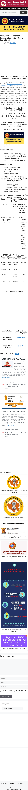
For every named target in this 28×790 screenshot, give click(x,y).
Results (19, 8)
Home (2, 8)
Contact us (20, 783)
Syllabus (24, 8)
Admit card (13, 8)
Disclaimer (4, 783)
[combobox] (10, 12)
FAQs (10, 787)
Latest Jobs (7, 8)
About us (12, 783)
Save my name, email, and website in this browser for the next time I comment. (14, 691)
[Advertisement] (14, 61)
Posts (17, 354)
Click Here (21, 337)
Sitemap (3, 787)
